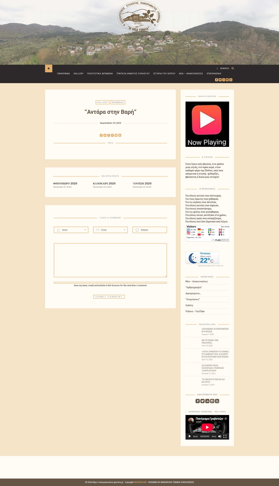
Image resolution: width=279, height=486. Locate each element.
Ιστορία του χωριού (164, 73)
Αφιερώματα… (193, 293)
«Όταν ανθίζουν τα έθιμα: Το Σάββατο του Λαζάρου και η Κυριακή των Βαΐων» (215, 354)
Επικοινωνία (214, 73)
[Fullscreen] (225, 436)
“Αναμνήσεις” (193, 299)
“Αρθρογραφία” (194, 287)
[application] (207, 427)
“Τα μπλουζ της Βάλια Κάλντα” (213, 380)
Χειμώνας (118, 102)
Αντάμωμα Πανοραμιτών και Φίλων (215, 330)
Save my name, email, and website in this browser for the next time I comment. (110, 285)
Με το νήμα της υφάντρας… (210, 341)
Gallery (78, 73)
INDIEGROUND (140, 482)
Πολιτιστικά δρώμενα (100, 73)
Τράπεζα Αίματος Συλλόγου (133, 73)
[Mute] (219, 436)
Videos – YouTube (195, 311)
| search (223, 68)
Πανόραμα (63, 73)
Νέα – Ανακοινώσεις (191, 73)
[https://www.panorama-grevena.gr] (139, 16)
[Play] (189, 436)
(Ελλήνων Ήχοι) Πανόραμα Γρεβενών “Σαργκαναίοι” (213, 368)
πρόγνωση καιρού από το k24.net (210, 266)
